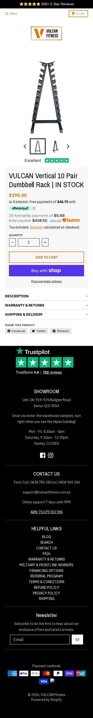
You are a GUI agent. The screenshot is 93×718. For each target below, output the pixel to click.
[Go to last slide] (25, 146)
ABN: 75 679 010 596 (47, 512)
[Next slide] (67, 146)
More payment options (46, 281)
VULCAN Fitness (53, 694)
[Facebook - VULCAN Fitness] (43, 455)
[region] (46, 4)
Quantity (16, 235)
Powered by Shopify (46, 699)
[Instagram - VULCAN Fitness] (51, 455)
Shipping (36, 227)
